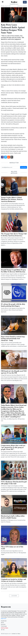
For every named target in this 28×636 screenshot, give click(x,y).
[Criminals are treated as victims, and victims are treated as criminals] (14, 567)
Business (3, 624)
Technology (4, 626)
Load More (14, 595)
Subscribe (23, 167)
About (18, 633)
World (2, 622)
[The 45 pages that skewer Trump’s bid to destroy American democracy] (14, 222)
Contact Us (14, 633)
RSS (3, 629)
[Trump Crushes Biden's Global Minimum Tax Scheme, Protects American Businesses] (14, 186)
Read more (3, 618)
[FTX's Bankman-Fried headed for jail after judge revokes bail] (14, 470)
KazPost (14, 2)
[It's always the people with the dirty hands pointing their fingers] (14, 292)
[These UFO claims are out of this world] (14, 535)
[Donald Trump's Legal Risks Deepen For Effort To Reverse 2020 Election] (14, 258)
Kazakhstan (4, 620)
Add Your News (4, 627)
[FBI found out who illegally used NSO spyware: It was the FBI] (14, 359)
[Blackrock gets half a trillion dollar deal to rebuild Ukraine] (14, 504)
